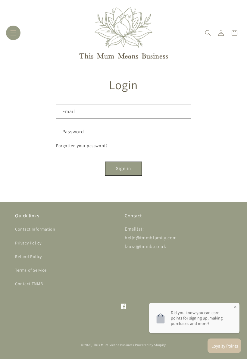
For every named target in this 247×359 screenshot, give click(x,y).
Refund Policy (28, 256)
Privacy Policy (28, 243)
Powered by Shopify (150, 345)
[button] (13, 32)
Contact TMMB (29, 283)
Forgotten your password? (82, 145)
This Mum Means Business (113, 345)
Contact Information (35, 229)
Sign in (123, 168)
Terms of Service (31, 270)
